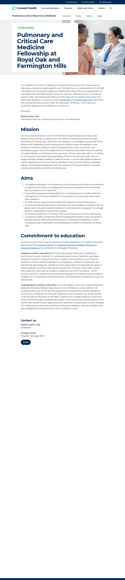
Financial (68, 8)
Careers (101, 8)
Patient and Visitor (85, 8)
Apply (99, 16)
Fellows (89, 16)
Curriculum (66, 16)
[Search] (110, 8)
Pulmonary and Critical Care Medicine (34, 15)
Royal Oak (65, 100)
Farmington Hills (83, 100)
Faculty (78, 16)
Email (25, 342)
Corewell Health (45, 245)
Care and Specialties (50, 8)
